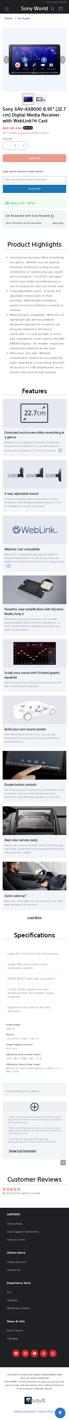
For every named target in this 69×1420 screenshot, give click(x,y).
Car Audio (23, 18)
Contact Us (13, 1269)
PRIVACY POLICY (46, 1411)
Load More (34, 917)
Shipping (22, 133)
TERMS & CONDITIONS (25, 1411)
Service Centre (16, 1239)
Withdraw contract (18, 1308)
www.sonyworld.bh (51, 1381)
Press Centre (15, 1330)
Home (9, 18)
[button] (7, 9)
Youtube (12, 1300)
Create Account (16, 1262)
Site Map (12, 1338)
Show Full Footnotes (22, 1151)
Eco (9, 1292)
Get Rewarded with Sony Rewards (27, 215)
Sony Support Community (23, 1231)
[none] (28, 99)
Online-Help (14, 1223)
